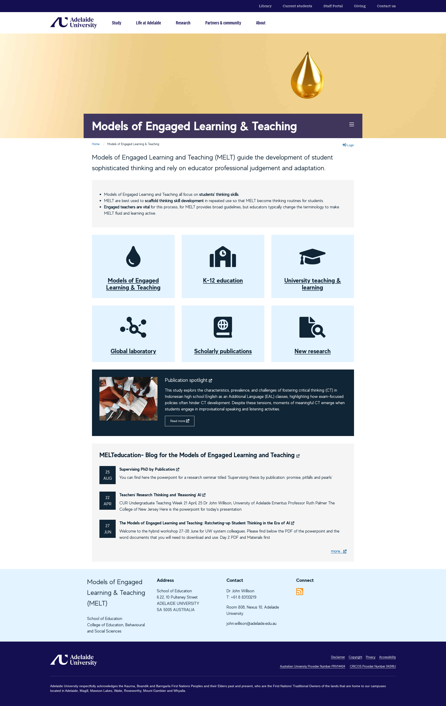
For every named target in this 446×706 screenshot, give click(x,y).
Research (183, 23)
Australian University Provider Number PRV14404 (312, 666)
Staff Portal (333, 6)
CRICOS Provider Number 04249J (373, 666)
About (261, 23)
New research (313, 351)
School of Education (104, 618)
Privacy (370, 657)
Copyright (355, 657)
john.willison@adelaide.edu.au (251, 623)
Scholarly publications (223, 351)
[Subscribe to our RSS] (299, 591)
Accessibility (387, 657)
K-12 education (223, 280)
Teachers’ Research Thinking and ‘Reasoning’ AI (160, 494)
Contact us (386, 6)
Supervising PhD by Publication (147, 469)
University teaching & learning (312, 283)
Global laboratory (133, 351)
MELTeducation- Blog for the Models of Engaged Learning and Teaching (197, 455)
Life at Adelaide (148, 23)
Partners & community (223, 23)
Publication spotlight (187, 380)
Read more (177, 421)
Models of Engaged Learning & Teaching (194, 125)
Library (265, 6)
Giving (360, 6)
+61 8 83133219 (243, 596)
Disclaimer (338, 657)
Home (96, 144)
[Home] (73, 22)
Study (116, 23)
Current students (297, 6)
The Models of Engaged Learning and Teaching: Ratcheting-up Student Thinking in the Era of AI (204, 522)
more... (336, 550)
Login (350, 145)
